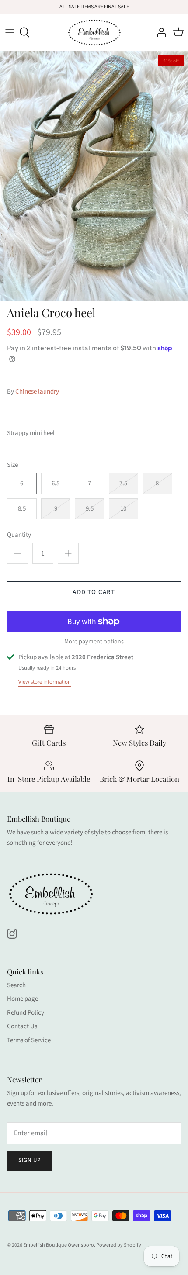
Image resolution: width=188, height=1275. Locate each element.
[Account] (159, 32)
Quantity (19, 534)
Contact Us (22, 1026)
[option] (94, 176)
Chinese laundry (37, 391)
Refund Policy (25, 1012)
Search (16, 985)
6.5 (55, 483)
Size (12, 465)
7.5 (123, 483)
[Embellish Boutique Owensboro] (94, 32)
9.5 (90, 508)
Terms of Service (29, 1040)
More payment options (94, 642)
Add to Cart (94, 592)
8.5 (22, 508)
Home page (22, 998)
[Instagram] (12, 934)
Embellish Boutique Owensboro (58, 1245)
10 (123, 508)
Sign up (29, 1160)
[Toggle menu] (9, 32)
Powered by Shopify (118, 1245)
